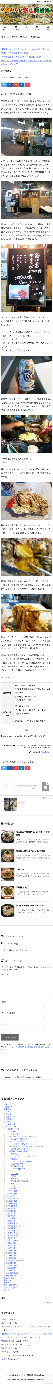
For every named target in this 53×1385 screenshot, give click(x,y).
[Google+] (16, 85)
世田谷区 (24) (13, 1129)
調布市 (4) (12, 1263)
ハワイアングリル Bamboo (21, 1161)
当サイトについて (8, 1344)
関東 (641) (8, 1112)
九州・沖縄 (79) (10, 1288)
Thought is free (41, 1379)
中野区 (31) (12, 1193)
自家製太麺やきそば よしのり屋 (30, 851)
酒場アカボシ (16, 1154)
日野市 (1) (12, 1221)
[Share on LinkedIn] (21, 85)
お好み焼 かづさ (17, 1164)
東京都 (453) (11, 1126)
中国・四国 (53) (10, 1285)
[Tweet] (4, 85)
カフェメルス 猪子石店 (10, 1355)
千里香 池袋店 (22, 887)
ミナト (13, 1171)
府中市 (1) (12, 1216)
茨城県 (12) (10, 1114)
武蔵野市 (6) (13, 1230)
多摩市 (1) (12, 1208)
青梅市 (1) (12, 1270)
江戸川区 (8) (13, 1233)
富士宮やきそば (32, 745)
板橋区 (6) (12, 1228)
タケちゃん (5, 1352)
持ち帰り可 (43, 745)
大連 (12, 1183)
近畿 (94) (7, 1283)
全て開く (4, 1104)
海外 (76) (7, 1290)
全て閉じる (12, 1104)
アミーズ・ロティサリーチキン (23, 1136)
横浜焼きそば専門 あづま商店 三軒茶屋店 (27, 1146)
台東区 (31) (12, 1201)
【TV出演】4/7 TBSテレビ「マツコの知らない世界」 (23, 1326)
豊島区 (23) (13, 1265)
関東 (15, 37)
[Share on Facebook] (10, 85)
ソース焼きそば (21, 745)
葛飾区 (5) (12, 1258)
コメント (4, 974)
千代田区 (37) (13, 1198)
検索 (3, 1298)
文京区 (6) (12, 1218)
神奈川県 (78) (11, 1275)
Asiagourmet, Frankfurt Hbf (29, 905)
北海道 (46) (8, 1107)
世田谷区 (36, 37)
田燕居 (13, 1176)
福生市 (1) (12, 1248)
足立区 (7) (12, 1268)
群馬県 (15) (10, 1119)
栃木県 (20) (10, 1117)
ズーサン (5, 677)
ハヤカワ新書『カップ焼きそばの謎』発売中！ (22, 56)
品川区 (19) (12, 1203)
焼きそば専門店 (45, 748)
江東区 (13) (12, 1236)
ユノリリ (4, 1323)
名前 (3, 1002)
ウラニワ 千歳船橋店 (19, 1139)
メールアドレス (8, 1013)
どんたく (14, 1186)
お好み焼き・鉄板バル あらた (22, 1144)
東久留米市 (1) (14, 1226)
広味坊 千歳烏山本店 (19, 1151)
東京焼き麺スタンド (19, 1166)
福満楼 (13, 1131)
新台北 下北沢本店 (18, 1141)
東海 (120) (8, 1280)
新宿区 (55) (13, 1273)
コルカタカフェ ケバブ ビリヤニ (24, 1156)
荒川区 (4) (12, 1255)
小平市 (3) (12, 1213)
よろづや (20, 869)
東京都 (25, 37)
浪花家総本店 (6, 1348)
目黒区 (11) (12, 1245)
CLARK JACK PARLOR (20, 1149)
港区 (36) (12, 1243)
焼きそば (36, 748)
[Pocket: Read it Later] (27, 85)
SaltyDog (46, 752)
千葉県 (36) (10, 1124)
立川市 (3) (12, 1250)
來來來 (13, 1188)
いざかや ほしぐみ (18, 1169)
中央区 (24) (13, 1191)
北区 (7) (11, 1196)
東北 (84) (7, 1109)
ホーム (6, 37)
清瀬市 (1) (12, 1238)
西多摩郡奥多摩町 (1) (16, 1260)
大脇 (3, 1359)
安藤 (3, 1319)
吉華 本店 (14, 1178)
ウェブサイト (6, 1024)
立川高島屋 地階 (7, 1341)
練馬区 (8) (12, 1253)
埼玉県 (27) (10, 1121)
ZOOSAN (14, 1174)
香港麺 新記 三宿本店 (19, 1181)
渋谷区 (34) (13, 1240)
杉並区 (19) (12, 1223)
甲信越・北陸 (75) (11, 1278)
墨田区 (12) (12, 1206)
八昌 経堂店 (15, 1134)
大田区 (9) (12, 1211)
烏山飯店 (14, 1159)
